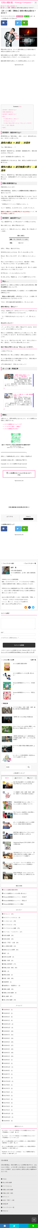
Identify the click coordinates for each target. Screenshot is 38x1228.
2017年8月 (7, 1085)
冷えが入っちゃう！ (10, 121)
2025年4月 (7, 1045)
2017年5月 (7, 1095)
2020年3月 (7, 1059)
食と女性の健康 (8, 1000)
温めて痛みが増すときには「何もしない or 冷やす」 (18, 123)
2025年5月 (7, 1042)
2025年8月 (7, 1031)
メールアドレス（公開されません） (9, 637)
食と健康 (6, 996)
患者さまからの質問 (9, 949)
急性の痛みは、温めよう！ (11, 118)
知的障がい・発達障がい (10, 985)
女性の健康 (7, 935)
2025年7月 (7, 1034)
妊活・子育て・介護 (9, 942)
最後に (4, 127)
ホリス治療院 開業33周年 (11, 890)
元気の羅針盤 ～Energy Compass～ (17, 2)
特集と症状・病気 (9, 967)
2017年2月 (7, 1106)
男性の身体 (7, 974)
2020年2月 (7, 1063)
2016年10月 (7, 1117)
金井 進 (32, 16)
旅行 (5, 953)
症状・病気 (27, 16)
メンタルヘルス (8, 921)
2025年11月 (7, 1027)
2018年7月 (7, 1074)
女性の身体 (7, 939)
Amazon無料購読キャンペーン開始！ (14, 904)
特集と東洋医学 (11, 6)
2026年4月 (7, 1013)
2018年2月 (7, 1077)
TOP (3, 6)
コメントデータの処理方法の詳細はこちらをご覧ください (17, 652)
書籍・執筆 (7, 960)
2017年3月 (7, 1103)
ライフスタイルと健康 (10, 928)
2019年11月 (7, 1067)
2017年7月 (7, 1088)
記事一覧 (33, 659)
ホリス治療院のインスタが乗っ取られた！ (15, 893)
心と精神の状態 (8, 946)
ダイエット (7, 914)
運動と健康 (7, 989)
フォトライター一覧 (30, 563)
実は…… (4, 116)
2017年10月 (7, 1081)
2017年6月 (7, 1092)
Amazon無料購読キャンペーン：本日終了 (15, 897)
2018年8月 (7, 1070)
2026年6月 (7, 1009)
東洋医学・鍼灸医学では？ (9, 114)
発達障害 (6, 982)
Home (4, 1179)
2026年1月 (7, 1020)
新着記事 (5, 1204)
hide (20, 106)
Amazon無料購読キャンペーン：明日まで (15, 900)
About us (5, 1211)
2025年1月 (7, 1056)
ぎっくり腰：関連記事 (8, 125)
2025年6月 (7, 1038)
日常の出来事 (7, 957)
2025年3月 (7, 1049)
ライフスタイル (8, 924)
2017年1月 (7, 1110)
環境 (5, 971)
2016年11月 (7, 1113)
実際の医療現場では (7, 112)
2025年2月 (7, 1052)
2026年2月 (7, 1016)
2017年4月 (7, 1099)
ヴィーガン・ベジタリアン (11, 932)
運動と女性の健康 (9, 992)
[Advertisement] (19, 85)
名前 (2, 632)
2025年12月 (7, 1024)
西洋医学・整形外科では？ (9, 109)
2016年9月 (7, 1120)
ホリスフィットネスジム (10, 917)
